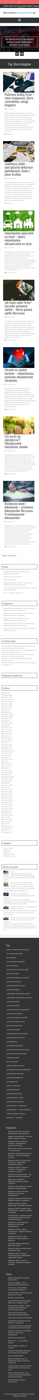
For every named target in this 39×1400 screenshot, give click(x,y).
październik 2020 (8, 777)
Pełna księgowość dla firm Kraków (17, 1033)
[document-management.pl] (19, 13)
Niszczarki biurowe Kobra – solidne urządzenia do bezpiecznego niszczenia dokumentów (19, 1308)
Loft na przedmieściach (15, 1356)
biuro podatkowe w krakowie (16, 961)
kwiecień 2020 (7, 789)
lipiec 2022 (6, 736)
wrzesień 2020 (8, 779)
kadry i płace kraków (13, 1001)
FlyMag (15, 1396)
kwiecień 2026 (7, 695)
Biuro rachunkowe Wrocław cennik (17, 969)
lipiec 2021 (6, 757)
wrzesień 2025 (8, 702)
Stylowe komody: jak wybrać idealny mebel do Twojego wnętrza (21, 7)
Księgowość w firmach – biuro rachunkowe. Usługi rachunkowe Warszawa (18, 1238)
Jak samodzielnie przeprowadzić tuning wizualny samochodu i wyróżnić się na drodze (19, 42)
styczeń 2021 (7, 770)
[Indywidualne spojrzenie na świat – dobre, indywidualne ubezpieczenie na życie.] (18, 221)
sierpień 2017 (7, 828)
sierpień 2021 (7, 755)
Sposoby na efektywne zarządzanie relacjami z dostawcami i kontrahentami (19, 1333)
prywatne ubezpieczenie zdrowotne (18, 1049)
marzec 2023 (7, 729)
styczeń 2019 (7, 807)
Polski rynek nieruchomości (16, 1338)
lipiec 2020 (6, 783)
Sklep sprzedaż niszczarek (15, 1065)
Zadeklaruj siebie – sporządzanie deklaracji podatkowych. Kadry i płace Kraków (19, 169)
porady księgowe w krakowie (16, 1037)
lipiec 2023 (6, 721)
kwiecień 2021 (7, 764)
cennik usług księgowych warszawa (18, 977)
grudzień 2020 (7, 772)
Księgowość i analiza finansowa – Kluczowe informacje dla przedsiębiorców (18, 1193)
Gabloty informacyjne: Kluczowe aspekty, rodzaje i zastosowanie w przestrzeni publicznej (20, 920)
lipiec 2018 (6, 813)
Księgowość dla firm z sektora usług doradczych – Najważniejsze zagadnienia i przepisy (19, 1162)
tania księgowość (12, 1081)
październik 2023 (8, 714)
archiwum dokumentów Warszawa (18, 949)
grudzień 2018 (7, 809)
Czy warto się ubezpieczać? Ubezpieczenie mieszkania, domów (16, 441)
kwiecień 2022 (7, 738)
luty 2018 (6, 824)
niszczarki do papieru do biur (16, 1021)
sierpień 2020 (7, 781)
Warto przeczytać (9, 854)
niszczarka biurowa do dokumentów (18, 1009)
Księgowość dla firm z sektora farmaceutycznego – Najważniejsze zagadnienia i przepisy (19, 1255)
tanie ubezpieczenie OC (14, 1093)
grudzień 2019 (7, 796)
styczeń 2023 (7, 732)
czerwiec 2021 (8, 759)
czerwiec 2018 (8, 815)
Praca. (13, 872)
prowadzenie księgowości (15, 1045)
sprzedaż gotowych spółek (15, 1073)
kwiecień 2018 (7, 819)
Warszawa (10, 1117)
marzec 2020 (7, 792)
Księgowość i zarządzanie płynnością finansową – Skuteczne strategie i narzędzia (20, 1155)
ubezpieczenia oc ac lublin (15, 1097)
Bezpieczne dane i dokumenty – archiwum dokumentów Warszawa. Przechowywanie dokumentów (19, 510)
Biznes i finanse (10, 272)
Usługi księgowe (12, 1109)
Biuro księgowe (11, 957)
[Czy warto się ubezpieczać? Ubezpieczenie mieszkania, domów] (18, 425)
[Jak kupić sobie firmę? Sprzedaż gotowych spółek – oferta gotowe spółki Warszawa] (18, 290)
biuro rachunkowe (12, 965)
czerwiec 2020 (8, 785)
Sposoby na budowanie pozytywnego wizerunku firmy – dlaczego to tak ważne (20, 1368)
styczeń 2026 (7, 697)
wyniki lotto (18, 1117)
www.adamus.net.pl (10, 580)
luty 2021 (6, 768)
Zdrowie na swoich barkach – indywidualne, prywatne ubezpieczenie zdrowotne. (19, 375)
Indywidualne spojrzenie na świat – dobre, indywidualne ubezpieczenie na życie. (19, 238)
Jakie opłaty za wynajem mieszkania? (20, 1318)
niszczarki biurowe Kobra (14, 1013)
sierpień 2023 (7, 719)
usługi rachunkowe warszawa (16, 1113)
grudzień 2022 (7, 734)
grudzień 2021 (7, 747)
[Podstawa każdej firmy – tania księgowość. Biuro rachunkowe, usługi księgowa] (18, 82)
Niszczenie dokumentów (14, 1025)
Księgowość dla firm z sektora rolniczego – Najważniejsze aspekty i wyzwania (19, 1262)
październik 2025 (8, 699)
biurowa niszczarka (13, 973)
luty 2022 (6, 742)
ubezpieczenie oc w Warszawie (16, 1105)
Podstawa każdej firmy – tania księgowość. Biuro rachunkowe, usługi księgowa (19, 99)
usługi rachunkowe (25, 1109)
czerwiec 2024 (8, 706)
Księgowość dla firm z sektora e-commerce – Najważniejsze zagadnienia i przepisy (18, 1143)
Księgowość (9, 134)
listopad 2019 (7, 798)
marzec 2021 (7, 766)
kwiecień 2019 (7, 804)
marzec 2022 (7, 740)
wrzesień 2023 (8, 717)
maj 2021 (6, 762)
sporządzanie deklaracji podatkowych (18, 1069)
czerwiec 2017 (8, 832)
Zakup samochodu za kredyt (13, 577)
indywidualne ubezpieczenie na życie (18, 993)
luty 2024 (6, 710)
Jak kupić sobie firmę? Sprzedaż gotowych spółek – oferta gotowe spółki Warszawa (18, 307)
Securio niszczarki (12, 1061)
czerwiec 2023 (8, 723)
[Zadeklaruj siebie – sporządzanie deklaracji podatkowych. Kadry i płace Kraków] (18, 151)
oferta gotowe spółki (13, 1029)
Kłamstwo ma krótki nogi (16, 1298)
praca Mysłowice (12, 1041)
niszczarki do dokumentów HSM (17, 1017)
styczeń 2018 (7, 826)
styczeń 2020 (7, 794)
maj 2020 (6, 787)
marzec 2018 (7, 822)
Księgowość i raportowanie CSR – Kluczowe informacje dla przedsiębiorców (18, 1224)
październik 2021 (8, 751)
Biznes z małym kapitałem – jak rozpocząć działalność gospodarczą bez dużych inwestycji (19, 1375)
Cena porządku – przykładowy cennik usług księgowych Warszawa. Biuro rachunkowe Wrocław (20, 1217)
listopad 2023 (7, 712)
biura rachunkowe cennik (14, 953)
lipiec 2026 (6, 693)
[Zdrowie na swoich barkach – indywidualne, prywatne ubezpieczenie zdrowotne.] (18, 357)
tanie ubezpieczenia (13, 1089)
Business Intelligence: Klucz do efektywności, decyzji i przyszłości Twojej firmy (19, 1361)
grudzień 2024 (7, 704)
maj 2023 (6, 725)
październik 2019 (8, 800)
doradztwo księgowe (13, 989)
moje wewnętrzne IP (13, 1005)
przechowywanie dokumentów (16, 1053)
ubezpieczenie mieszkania (15, 1101)
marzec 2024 (7, 708)
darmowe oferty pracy (14, 981)
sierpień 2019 (7, 802)
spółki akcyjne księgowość (15, 1077)
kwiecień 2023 (7, 727)
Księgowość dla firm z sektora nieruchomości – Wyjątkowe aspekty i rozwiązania (20, 1231)
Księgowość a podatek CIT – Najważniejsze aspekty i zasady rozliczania (18, 1181)
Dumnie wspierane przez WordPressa (16, 1394)
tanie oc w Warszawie (13, 1085)
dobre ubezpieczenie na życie (16, 985)
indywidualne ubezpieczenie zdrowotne (19, 997)
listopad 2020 (7, 774)
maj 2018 (6, 817)
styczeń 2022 (7, 744)
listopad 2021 (7, 749)
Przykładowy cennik (13, 1057)
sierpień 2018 (7, 811)
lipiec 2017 (6, 830)
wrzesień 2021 (8, 753)
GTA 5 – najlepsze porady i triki (13, 593)
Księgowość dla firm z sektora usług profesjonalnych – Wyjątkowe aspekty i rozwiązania (20, 1210)
